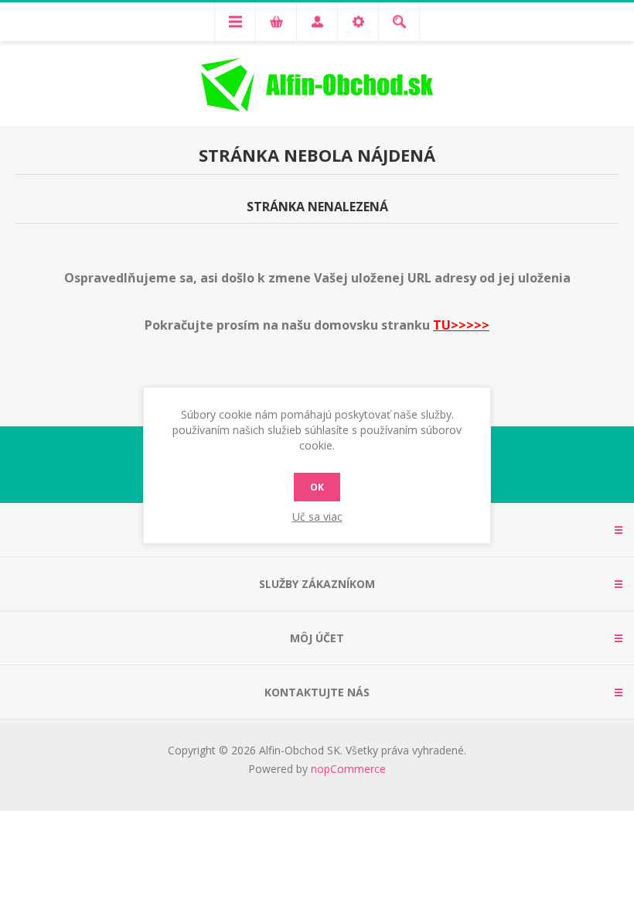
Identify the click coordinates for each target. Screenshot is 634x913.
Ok (317, 487)
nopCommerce (348, 768)
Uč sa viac (317, 516)
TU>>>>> (461, 324)
